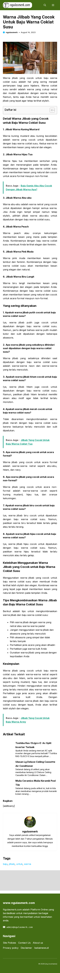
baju (5, 864)
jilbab (12, 864)
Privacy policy (10, 947)
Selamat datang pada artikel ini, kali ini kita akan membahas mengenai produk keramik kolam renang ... (36, 791)
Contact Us (24, 942)
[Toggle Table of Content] (50, 110)
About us (38, 942)
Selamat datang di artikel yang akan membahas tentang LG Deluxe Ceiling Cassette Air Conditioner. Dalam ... (33, 772)
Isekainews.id (41, 947)
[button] (45, 5)
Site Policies (9, 942)
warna (27, 864)
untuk (19, 864)
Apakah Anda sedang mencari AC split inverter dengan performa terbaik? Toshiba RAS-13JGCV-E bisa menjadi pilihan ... (36, 753)
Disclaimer (26, 947)
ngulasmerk (12, 32)
